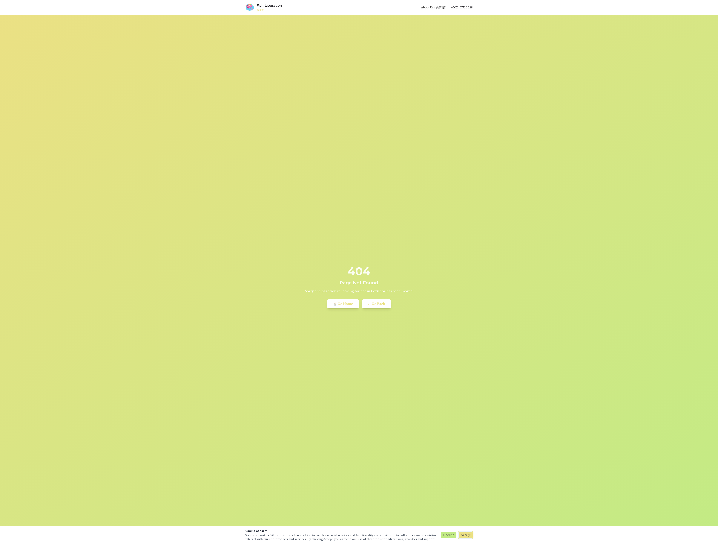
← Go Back (376, 304)
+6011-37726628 (462, 7)
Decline (448, 535)
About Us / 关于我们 (434, 7)
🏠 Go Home (343, 304)
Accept (465, 535)
